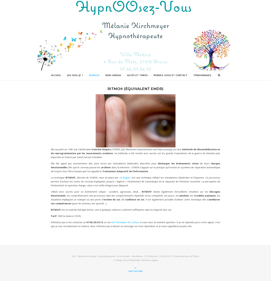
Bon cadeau (113, 75)
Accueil (56, 75)
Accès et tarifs (137, 75)
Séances (94, 75)
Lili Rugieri (124, 177)
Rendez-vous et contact (171, 75)
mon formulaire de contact (124, 222)
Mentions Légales (149, 260)
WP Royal (194, 256)
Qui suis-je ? (75, 75)
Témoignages (202, 75)
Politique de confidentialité (127, 260)
